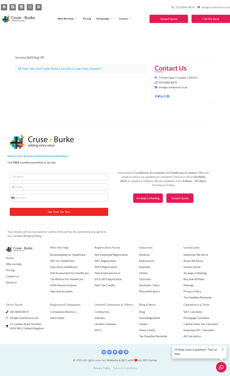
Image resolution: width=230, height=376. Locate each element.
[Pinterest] (38, 7)
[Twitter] (13, 7)
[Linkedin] (115, 352)
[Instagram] (30, 7)
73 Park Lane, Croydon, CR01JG (177, 77)
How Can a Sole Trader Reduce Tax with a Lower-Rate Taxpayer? (61, 68)
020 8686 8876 (167, 82)
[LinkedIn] (21, 7)
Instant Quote (168, 18)
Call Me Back (211, 18)
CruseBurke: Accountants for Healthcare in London (165, 172)
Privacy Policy (32, 235)
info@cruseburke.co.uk (173, 87)
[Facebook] (4, 7)
